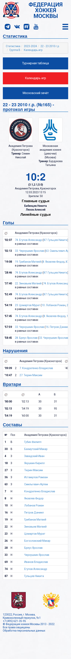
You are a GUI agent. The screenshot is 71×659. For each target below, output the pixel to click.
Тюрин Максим (33, 470)
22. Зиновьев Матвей (28, 283)
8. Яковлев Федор (54, 261)
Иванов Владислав (36, 561)
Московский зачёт (36, 93)
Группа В (14, 49)
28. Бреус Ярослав (26, 337)
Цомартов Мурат (34, 533)
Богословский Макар (37, 540)
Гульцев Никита (34, 576)
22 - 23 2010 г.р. (50, 46)
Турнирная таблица (35, 63)
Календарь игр (33, 49)
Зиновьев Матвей (35, 526)
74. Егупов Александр (28, 239)
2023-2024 (30, 46)
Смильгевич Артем (36, 484)
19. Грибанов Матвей (28, 261)
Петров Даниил (34, 512)
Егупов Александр (35, 568)
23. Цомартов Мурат (27, 305)
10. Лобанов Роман (54, 305)
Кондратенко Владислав (39, 491)
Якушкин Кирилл (34, 463)
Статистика (13, 46)
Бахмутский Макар (36, 449)
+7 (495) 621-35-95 (14, 621)
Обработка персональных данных (24, 630)
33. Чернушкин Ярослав (29, 250)
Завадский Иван (34, 456)
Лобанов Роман (34, 505)
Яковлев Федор (34, 498)
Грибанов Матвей (35, 519)
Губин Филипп (32, 441)
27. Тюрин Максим (31, 375)
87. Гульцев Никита (55, 239)
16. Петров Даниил (57, 326)
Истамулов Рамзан (36, 477)
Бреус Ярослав (33, 547)
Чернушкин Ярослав (36, 554)
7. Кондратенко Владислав (36, 368)
